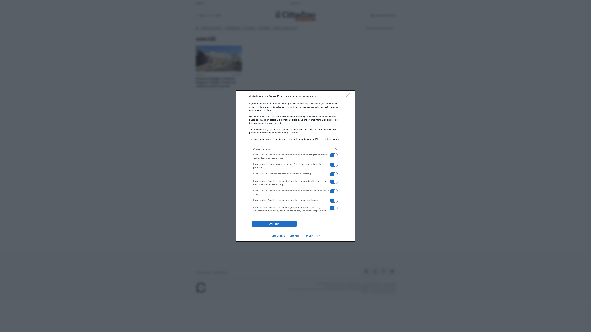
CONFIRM (274, 224)
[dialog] (295, 166)
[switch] (334, 155)
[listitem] (295, 149)
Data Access (295, 236)
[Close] (349, 96)
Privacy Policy (313, 236)
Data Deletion (278, 236)
